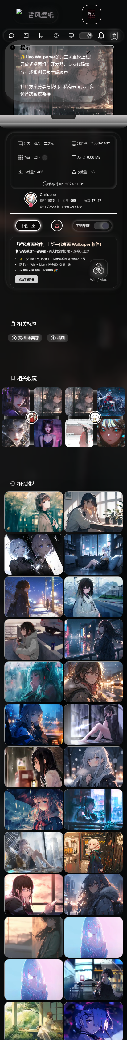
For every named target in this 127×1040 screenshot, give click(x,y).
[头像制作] (56, 35)
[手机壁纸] (41, 35)
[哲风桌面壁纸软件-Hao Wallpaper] (71, 35)
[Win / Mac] (99, 268)
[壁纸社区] (11, 35)
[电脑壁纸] (26, 35)
